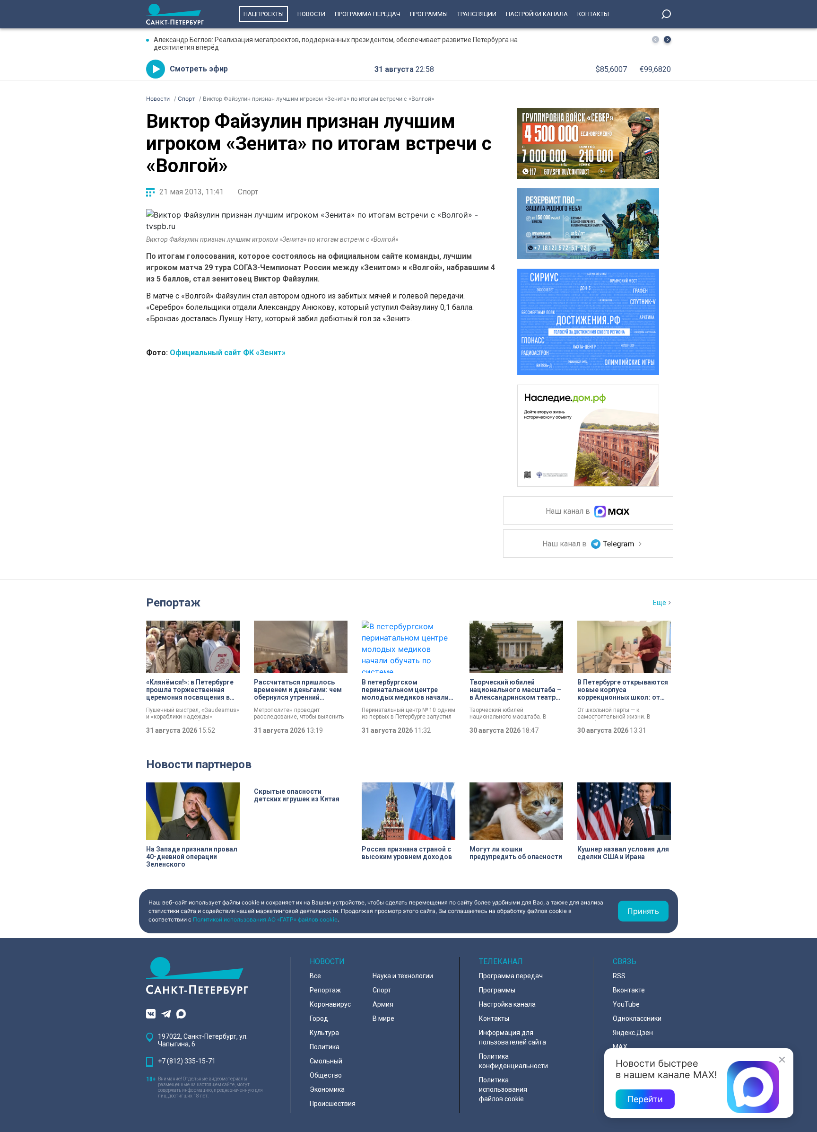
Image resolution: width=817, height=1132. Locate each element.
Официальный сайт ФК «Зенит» (227, 352)
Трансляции (476, 14)
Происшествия (333, 1103)
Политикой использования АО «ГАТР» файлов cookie (265, 919)
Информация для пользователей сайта (512, 1037)
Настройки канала (537, 14)
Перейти (645, 1099)
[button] (667, 39)
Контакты (593, 14)
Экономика (327, 1089)
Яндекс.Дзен (633, 1032)
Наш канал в (569, 511)
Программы (429, 14)
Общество (326, 1075)
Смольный (326, 1061)
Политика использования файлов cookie (503, 1089)
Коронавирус (330, 1004)
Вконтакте (629, 990)
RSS (619, 976)
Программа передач (367, 14)
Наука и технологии (403, 976)
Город (319, 1018)
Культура (324, 1032)
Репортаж (173, 602)
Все (315, 976)
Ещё (659, 602)
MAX (620, 1047)
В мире (383, 1018)
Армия (383, 1004)
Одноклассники (637, 1018)
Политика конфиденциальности (513, 1061)
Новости (311, 14)
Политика (324, 1047)
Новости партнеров (199, 764)
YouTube (626, 1004)
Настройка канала (507, 1004)
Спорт (248, 191)
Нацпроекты (263, 14)
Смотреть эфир (199, 68)
